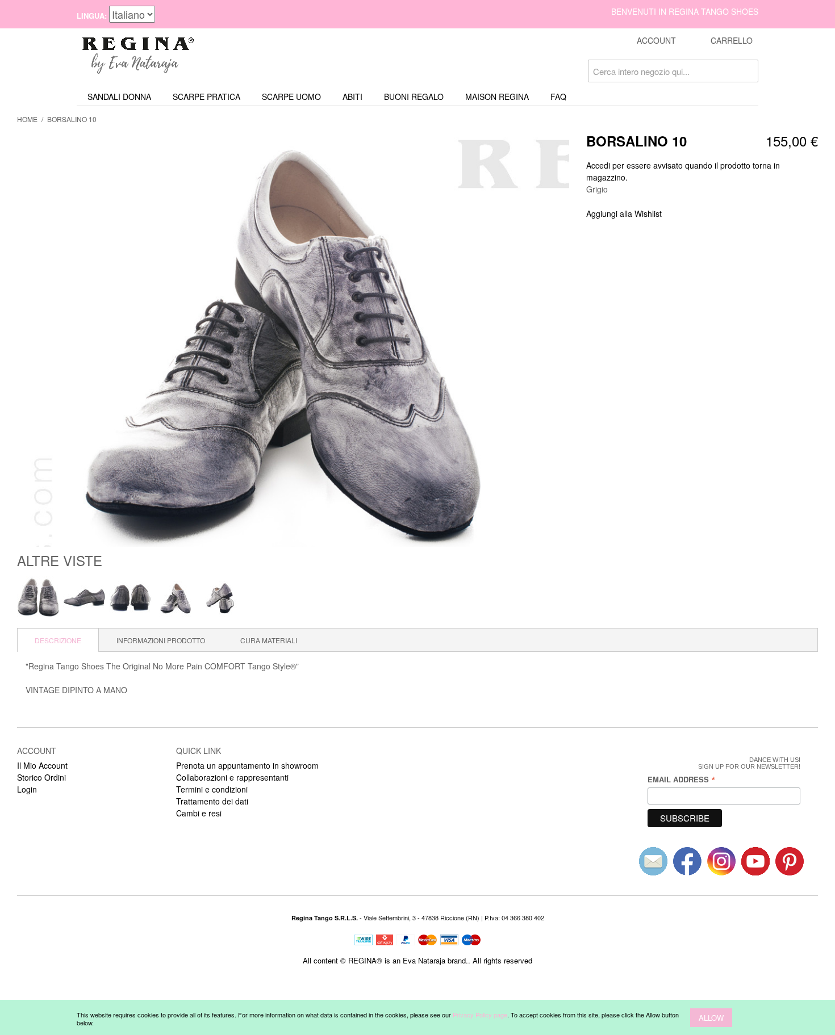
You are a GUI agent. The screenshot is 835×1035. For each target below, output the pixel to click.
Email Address (682, 779)
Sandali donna (119, 96)
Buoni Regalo (414, 96)
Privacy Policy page (480, 1014)
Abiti (352, 96)
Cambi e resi (199, 813)
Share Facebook (685, 214)
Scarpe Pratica (206, 96)
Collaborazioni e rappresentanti (232, 777)
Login (27, 789)
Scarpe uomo (291, 96)
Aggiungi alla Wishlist (624, 213)
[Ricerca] (747, 71)
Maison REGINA (497, 96)
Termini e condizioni (212, 789)
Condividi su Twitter (708, 214)
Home (27, 119)
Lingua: (92, 15)
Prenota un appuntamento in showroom (247, 765)
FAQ (558, 96)
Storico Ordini (41, 777)
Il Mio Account (42, 765)
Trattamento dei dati (212, 801)
